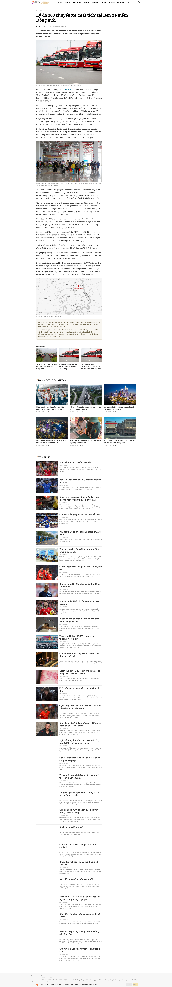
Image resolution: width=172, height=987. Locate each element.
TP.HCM (68, 89)
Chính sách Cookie (87, 984)
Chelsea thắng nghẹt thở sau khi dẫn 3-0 (79, 514)
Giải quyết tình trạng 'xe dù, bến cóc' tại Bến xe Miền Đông (68, 367)
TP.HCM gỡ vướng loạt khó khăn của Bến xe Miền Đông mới (46, 367)
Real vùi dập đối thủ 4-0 (71, 827)
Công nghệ (94, 2)
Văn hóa (86, 2)
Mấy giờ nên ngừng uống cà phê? (76, 879)
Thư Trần (39, 27)
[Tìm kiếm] (139, 2)
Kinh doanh (77, 2)
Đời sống (104, 2)
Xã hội (39, 11)
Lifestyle (112, 2)
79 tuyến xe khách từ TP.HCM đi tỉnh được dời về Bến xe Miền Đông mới (91, 367)
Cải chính (120, 2)
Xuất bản (59, 2)
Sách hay (68, 2)
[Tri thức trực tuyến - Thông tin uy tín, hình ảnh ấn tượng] (40, 2)
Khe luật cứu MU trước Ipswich (75, 462)
